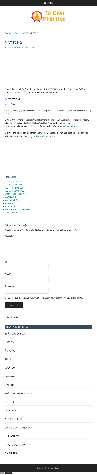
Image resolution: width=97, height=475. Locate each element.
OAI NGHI (10, 376)
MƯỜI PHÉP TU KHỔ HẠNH (17, 209)
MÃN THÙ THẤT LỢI (14, 188)
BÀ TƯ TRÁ (11, 453)
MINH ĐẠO (9, 203)
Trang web (9, 286)
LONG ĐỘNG (12, 410)
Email (8, 274)
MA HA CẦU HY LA (13, 182)
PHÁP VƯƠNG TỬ (15, 444)
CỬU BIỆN (10, 402)
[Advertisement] (48, 70)
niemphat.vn (72, 126)
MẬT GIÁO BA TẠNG (14, 185)
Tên (7, 262)
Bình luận (9, 236)
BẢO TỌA (10, 368)
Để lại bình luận (32, 47)
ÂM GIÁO (10, 350)
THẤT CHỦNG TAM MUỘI (19, 393)
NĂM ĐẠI (10, 342)
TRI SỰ (9, 359)
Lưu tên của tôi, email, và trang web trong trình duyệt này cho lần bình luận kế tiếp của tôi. (45, 298)
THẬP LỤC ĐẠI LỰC (16, 333)
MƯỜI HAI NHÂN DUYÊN (16, 194)
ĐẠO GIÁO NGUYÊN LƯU (19, 427)
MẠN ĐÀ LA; (10, 206)
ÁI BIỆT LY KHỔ (13, 419)
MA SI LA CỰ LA (12, 197)
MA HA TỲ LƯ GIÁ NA (14, 191)
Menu (50, 3)
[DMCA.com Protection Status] (6, 473)
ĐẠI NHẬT (10, 385)
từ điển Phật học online (44, 136)
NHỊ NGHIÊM (12, 436)
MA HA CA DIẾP (12, 200)
